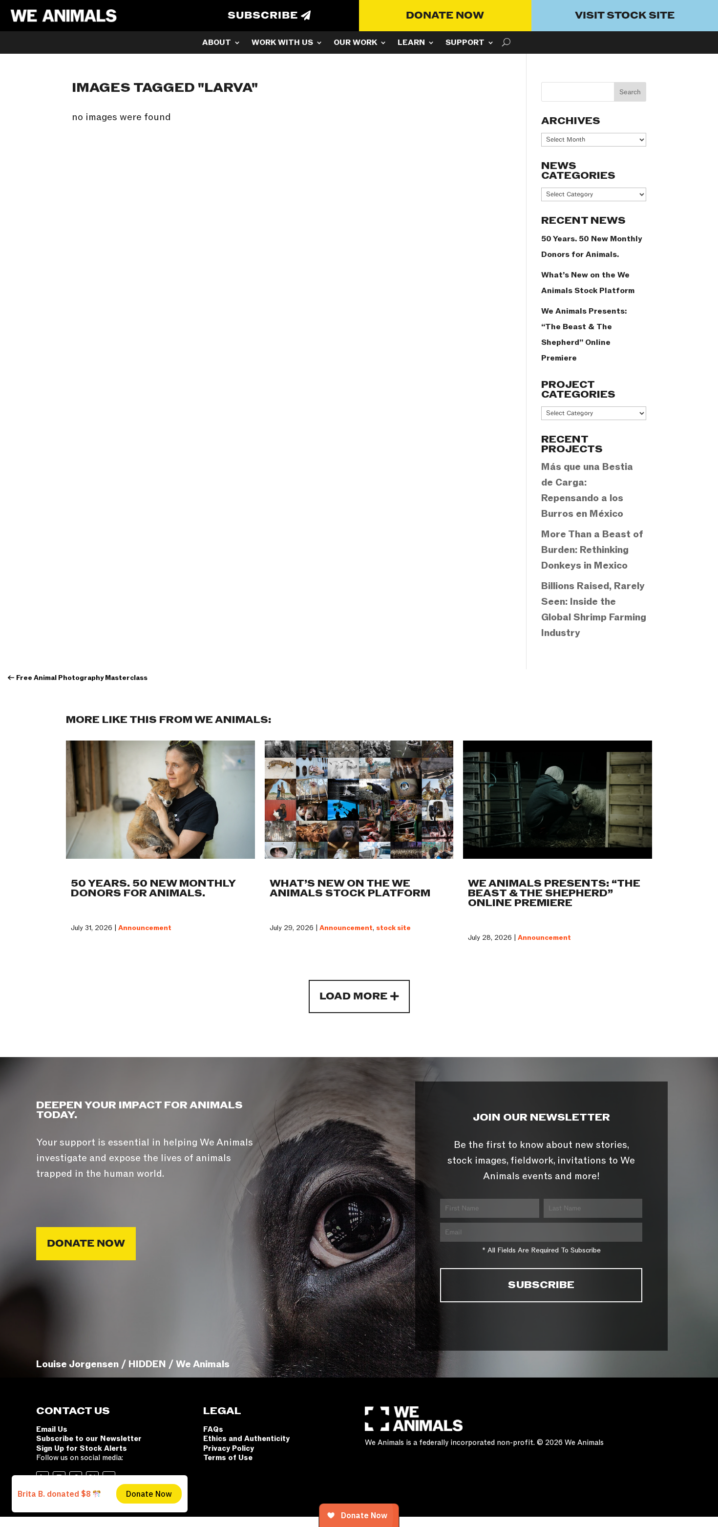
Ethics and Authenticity (246, 1438)
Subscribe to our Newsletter (89, 1438)
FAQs (213, 1429)
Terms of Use (228, 1458)
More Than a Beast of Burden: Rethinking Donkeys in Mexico (592, 550)
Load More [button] (353, 996)
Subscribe (263, 15)
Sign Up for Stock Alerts (81, 1448)
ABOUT (216, 43)
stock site (393, 928)
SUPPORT (465, 43)
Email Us (51, 1429)
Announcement (144, 928)
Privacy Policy (228, 1448)
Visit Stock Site (625, 15)
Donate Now (445, 15)
